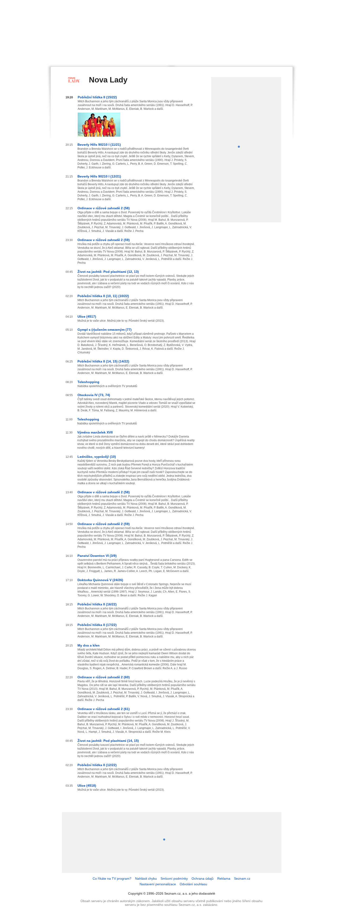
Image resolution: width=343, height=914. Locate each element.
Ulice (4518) (86, 785)
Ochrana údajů (203, 878)
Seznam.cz (242, 878)
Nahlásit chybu (146, 878)
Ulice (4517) (86, 316)
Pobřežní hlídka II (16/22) (97, 604)
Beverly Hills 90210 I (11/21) (99, 144)
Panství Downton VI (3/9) (97, 556)
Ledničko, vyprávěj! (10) (96, 457)
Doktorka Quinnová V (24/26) (100, 580)
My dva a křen (88, 645)
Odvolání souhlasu (193, 884)
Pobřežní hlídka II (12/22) (97, 765)
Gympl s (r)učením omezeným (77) (104, 329)
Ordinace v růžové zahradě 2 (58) (103, 208)
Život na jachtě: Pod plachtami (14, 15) (108, 741)
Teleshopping (88, 382)
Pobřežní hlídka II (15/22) (97, 97)
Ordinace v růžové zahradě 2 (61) (103, 709)
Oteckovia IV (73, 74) (93, 395)
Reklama (223, 878)
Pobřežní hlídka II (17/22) (97, 625)
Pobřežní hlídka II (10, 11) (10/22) (103, 296)
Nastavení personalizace (158, 884)
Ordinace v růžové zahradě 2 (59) (103, 240)
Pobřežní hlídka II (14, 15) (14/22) (103, 361)
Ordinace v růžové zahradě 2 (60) (103, 677)
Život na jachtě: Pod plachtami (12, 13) (108, 272)
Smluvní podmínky (174, 878)
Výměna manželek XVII (95, 432)
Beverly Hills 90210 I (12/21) (99, 176)
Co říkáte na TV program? (112, 878)
